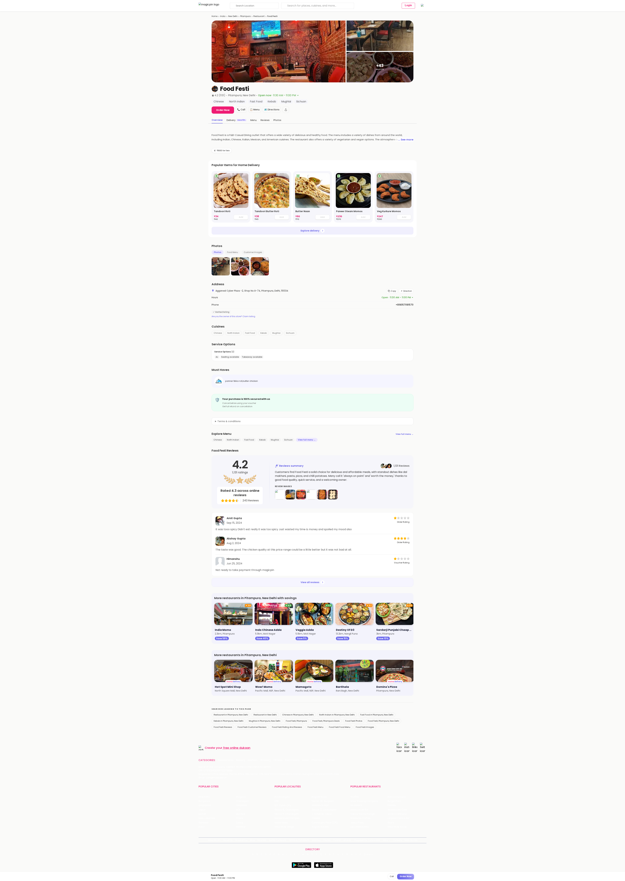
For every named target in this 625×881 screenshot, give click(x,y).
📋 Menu (255, 109)
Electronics (292, 760)
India (222, 16)
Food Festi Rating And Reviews (287, 727)
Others (368, 854)
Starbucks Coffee (360, 818)
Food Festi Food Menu (339, 727)
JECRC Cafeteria (397, 814)
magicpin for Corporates (367, 840)
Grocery (265, 760)
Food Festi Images (365, 727)
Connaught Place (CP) (325, 822)
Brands (347, 840)
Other (331, 760)
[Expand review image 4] (311, 494)
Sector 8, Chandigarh (287, 809)
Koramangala (282, 796)
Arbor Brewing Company (364, 801)
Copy (393, 291)
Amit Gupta (234, 518)
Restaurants (226, 760)
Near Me (261, 840)
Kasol (201, 826)
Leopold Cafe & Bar (399, 818)
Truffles (354, 796)
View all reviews (310, 582)
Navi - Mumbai (207, 818)
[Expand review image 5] (322, 494)
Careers (397, 840)
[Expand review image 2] (290, 494)
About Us (228, 840)
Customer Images (253, 252)
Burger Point (394, 801)
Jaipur (202, 809)
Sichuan (290, 333)
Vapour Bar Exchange (362, 814)
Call (392, 876)
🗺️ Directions (271, 109)
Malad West (281, 822)
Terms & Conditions (299, 840)
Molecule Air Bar (359, 809)
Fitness (277, 760)
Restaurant (258, 16)
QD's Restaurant (359, 826)
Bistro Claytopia (396, 796)
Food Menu (232, 252)
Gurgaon (241, 796)
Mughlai (276, 333)
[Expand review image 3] (301, 494)
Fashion (252, 760)
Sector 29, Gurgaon (323, 801)
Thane (239, 818)
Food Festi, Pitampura (296, 721)
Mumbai (240, 814)
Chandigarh (242, 801)
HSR (277, 801)
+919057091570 (404, 304)
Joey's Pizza (357, 822)
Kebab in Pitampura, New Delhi (228, 721)
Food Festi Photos (353, 721)
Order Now (222, 110)
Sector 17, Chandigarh (324, 809)
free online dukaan (236, 748)
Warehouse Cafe (397, 809)
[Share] (286, 109)
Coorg (239, 822)
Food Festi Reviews (223, 727)
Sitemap (316, 840)
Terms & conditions (229, 421)
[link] (231, 197)
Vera (385, 840)
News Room (214, 840)
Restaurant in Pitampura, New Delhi (231, 714)
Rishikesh (204, 822)
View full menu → (404, 434)
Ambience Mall (320, 805)
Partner (337, 840)
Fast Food (250, 333)
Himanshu (233, 559)
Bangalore (204, 801)
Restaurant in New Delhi (265, 714)
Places (327, 840)
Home (214, 16)
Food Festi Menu (315, 727)
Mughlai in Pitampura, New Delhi (264, 721)
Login (408, 5)
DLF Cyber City (283, 805)
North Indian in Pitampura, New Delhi (337, 714)
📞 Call (241, 109)
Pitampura (245, 16)
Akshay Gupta (236, 538)
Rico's (391, 822)
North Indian (233, 333)
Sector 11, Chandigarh (287, 814)
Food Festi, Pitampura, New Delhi (383, 721)
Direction (407, 291)
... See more (405, 139)
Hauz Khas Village (284, 826)
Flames (392, 805)
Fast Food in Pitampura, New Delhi (376, 714)
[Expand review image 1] (280, 494)
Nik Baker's (356, 805)
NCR (238, 809)
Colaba (316, 818)
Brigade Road (319, 796)
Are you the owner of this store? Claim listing (233, 316)
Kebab (263, 333)
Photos (217, 252)
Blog (252, 840)
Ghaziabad (205, 805)
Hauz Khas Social (397, 826)
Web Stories (410, 840)
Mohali (202, 814)
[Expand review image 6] (333, 494)
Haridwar (241, 826)
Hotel (305, 760)
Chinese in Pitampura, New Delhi (298, 714)
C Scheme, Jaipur (322, 814)
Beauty (240, 760)
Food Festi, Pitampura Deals (326, 721)
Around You (241, 840)
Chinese (218, 333)
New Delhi (232, 16)
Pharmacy (318, 760)
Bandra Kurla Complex (287, 818)
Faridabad (241, 805)
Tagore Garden (320, 826)
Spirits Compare (277, 840)
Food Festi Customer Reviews (252, 727)
